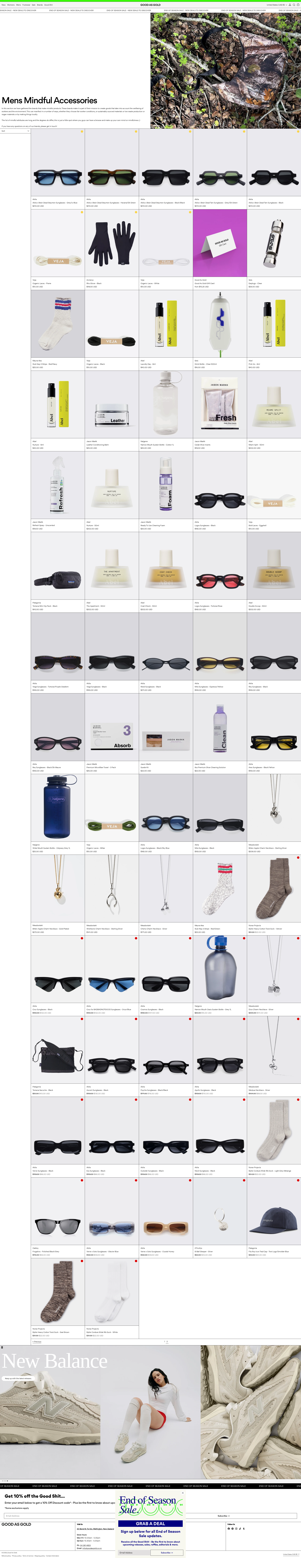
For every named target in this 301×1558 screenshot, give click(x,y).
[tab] (2, 1480)
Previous (37, 1342)
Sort (3, 131)
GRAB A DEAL (150, 1523)
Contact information (52, 1556)
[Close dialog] (183, 1493)
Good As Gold (12, 1553)
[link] (150, 1505)
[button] (294, 5)
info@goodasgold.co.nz (92, 1548)
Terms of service (28, 1556)
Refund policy (6, 1556)
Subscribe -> (224, 1516)
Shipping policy (40, 1556)
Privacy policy (17, 1556)
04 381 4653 (85, 1545)
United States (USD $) (276, 5)
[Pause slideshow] (2, 1347)
